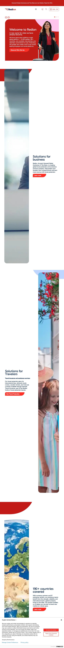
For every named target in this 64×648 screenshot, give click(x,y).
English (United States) (8, 620)
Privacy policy (24, 642)
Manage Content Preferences (10, 642)
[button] (36, 9)
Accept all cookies (51, 630)
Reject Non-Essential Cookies (51, 634)
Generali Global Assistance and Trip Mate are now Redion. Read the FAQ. (32, 3)
